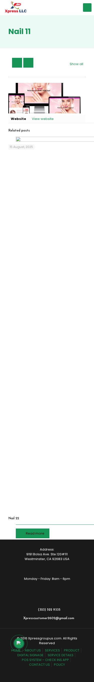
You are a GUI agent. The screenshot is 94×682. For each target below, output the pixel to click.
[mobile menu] (87, 7)
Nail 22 (13, 518)
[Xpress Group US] (16, 7)
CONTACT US (39, 664)
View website (43, 118)
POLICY (59, 664)
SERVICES (52, 650)
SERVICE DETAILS (60, 655)
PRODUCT (71, 650)
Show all (76, 64)
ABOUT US (33, 650)
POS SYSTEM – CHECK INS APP (45, 659)
